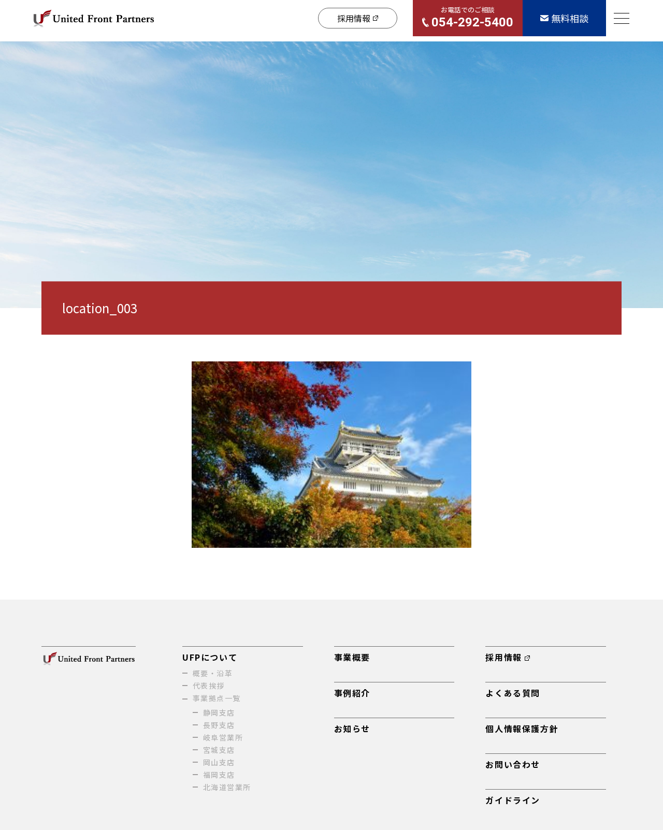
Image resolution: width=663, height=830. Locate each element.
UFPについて (209, 657)
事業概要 (352, 657)
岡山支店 (219, 762)
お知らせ (352, 728)
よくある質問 (512, 693)
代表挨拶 (209, 685)
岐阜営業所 (223, 737)
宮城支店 (219, 750)
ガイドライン (512, 800)
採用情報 (503, 657)
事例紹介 (352, 693)
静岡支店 (219, 712)
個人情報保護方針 (521, 728)
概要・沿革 (213, 673)
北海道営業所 (227, 787)
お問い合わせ (512, 764)
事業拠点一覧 (216, 698)
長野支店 (219, 725)
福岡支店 (219, 774)
